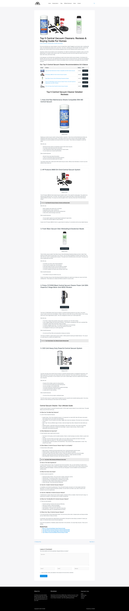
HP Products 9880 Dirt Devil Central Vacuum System (56, 74)
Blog (61, 3)
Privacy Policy (83, 595)
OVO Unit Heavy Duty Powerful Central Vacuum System (56, 86)
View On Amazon (64, 131)
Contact (79, 3)
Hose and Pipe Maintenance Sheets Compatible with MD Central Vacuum (60, 70)
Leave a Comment (43, 43)
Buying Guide (55, 3)
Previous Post (37, 541)
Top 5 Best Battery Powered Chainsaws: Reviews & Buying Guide (56, 529)
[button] (58, 3)
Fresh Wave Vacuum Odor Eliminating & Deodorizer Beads (57, 78)
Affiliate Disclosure (68, 3)
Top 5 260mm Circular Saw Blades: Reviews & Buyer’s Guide (55, 532)
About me (83, 596)
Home (49, 3)
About (74, 3)
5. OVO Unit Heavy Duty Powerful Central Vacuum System (61, 348)
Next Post (92, 541)
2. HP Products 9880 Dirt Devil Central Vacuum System (60, 170)
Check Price (85, 70)
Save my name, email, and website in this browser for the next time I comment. (57, 572)
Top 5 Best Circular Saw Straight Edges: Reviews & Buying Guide (56, 531)
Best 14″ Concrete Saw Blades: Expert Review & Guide (54, 528)
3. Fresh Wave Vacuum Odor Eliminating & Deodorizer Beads (62, 229)
